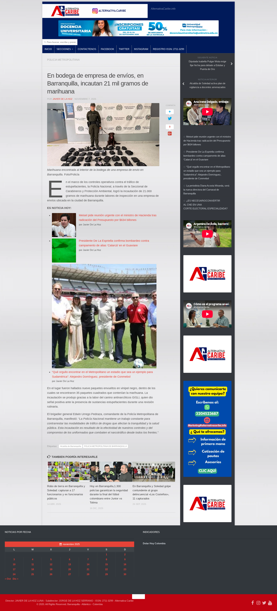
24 (14, 574)
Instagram (141, 49)
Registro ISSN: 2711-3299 (168, 49)
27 (69, 574)
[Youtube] (270, 603)
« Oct (8, 578)
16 (125, 564)
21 (88, 569)
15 (106, 564)
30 (125, 574)
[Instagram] (258, 603)
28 (88, 574)
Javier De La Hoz (62, 99)
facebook (107, 49)
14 (88, 564)
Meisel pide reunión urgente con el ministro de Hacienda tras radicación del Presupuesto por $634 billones (207, 140)
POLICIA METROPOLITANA (63, 59)
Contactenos (87, 49)
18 (32, 569)
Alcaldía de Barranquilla (70, 446)
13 (69, 564)
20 (69, 569)
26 (51, 574)
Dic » (15, 578)
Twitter (124, 49)
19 (51, 569)
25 (32, 574)
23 (125, 569)
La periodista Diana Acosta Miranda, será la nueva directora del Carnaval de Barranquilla (206, 189)
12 (51, 564)
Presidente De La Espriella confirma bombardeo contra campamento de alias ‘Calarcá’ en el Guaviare (204, 155)
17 (14, 569)
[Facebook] (252, 603)
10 (14, 564)
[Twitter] (264, 603)
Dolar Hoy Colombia (154, 543)
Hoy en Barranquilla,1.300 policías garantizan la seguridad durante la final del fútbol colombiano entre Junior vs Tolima (109, 494)
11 (32, 564)
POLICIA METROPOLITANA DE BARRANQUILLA (105, 446)
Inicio (48, 49)
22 (106, 569)
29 (106, 574)
